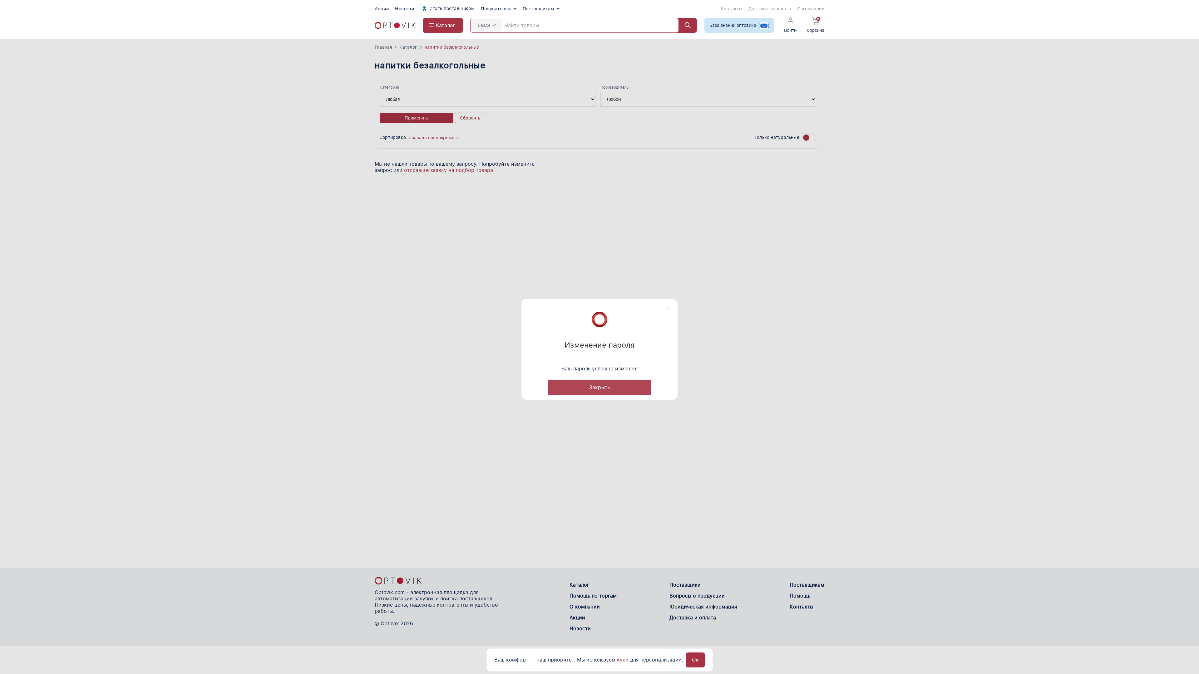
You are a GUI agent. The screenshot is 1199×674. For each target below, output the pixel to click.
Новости (404, 8)
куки (623, 660)
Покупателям (496, 8)
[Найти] (685, 25)
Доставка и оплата (769, 8)
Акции (382, 8)
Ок (695, 660)
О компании (810, 8)
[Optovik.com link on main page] (395, 25)
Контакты (731, 8)
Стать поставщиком (451, 8)
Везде (484, 25)
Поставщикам (538, 8)
